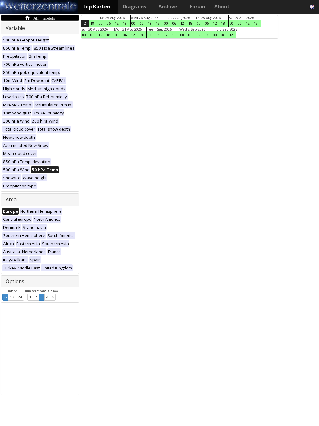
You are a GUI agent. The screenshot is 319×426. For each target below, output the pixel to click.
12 (12, 297)
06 (109, 23)
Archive (168, 6)
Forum (197, 6)
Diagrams (134, 6)
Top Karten (96, 6)
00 (100, 23)
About (222, 6)
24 (20, 297)
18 (92, 23)
